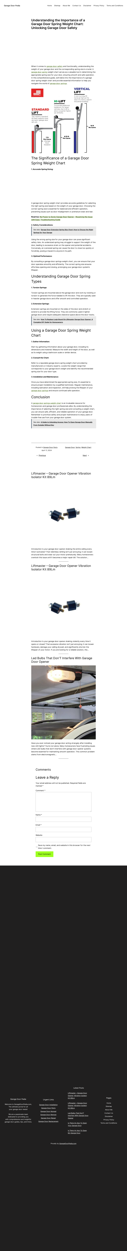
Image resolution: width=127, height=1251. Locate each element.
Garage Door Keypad (48, 1111)
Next (85, 455)
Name (39, 815)
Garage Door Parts (50, 447)
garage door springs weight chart (47, 403)
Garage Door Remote (48, 1115)
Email (38, 825)
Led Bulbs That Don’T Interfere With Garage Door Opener (61, 659)
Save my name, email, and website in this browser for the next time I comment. (64, 846)
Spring (78, 447)
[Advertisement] (63, 49)
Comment (40, 790)
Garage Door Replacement (48, 1121)
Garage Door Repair (48, 1118)
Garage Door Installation (48, 1105)
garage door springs (58, 83)
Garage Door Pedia (12, 6)
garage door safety (55, 66)
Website (39, 835)
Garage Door (70, 447)
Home (49, 6)
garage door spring (39, 72)
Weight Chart (86, 447)
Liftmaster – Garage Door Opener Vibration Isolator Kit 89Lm (61, 475)
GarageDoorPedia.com (67, 1143)
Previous (42, 455)
